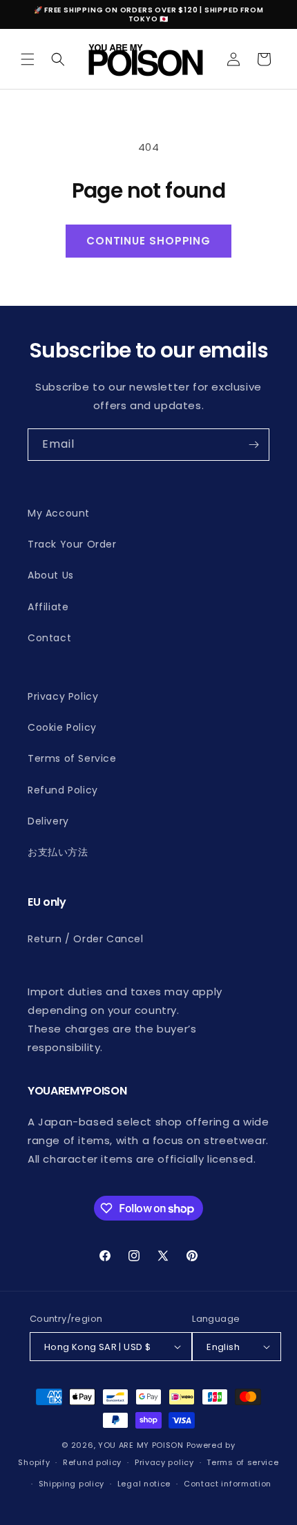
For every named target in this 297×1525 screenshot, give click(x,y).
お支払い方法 (58, 852)
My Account (59, 513)
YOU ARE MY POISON (141, 1445)
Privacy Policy (63, 696)
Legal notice (144, 1483)
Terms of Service (72, 758)
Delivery (48, 821)
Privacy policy (164, 1462)
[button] (27, 59)
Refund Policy (63, 790)
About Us (51, 575)
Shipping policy (72, 1483)
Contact (49, 638)
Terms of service (242, 1462)
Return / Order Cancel (86, 939)
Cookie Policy (62, 727)
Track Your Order (72, 544)
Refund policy (92, 1462)
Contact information (227, 1483)
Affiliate (48, 607)
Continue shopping (148, 241)
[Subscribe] (253, 444)
